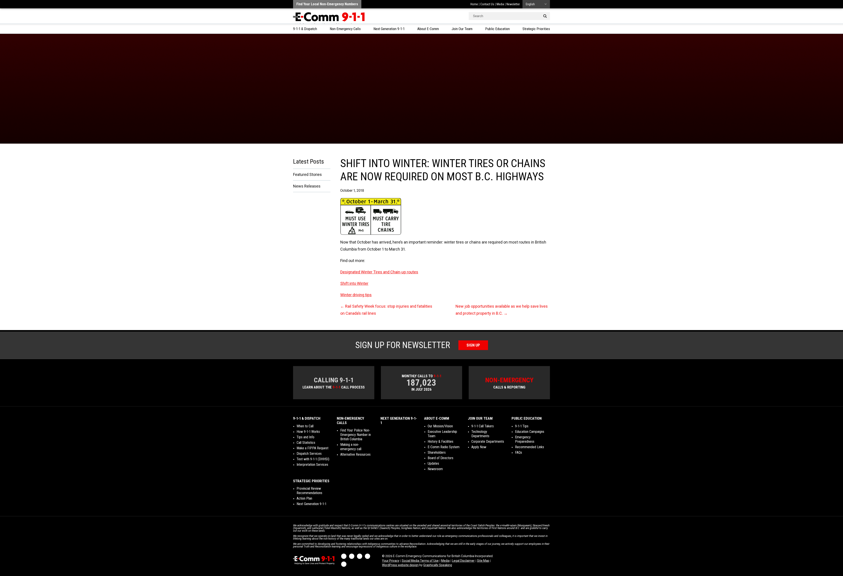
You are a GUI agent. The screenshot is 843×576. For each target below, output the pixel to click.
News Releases (307, 186)
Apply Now (478, 447)
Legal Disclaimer (463, 560)
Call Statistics (306, 443)
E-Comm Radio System (443, 447)
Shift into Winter (354, 283)
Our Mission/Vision (440, 426)
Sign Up (473, 345)
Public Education (497, 29)
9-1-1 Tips (521, 426)
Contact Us (487, 4)
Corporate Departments (487, 441)
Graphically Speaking (437, 565)
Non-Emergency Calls (345, 29)
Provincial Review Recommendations (309, 490)
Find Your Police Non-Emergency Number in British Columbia (355, 434)
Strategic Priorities (536, 29)
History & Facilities (440, 441)
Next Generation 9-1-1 (389, 29)
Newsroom (435, 469)
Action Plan (304, 498)
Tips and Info (305, 437)
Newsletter (513, 4)
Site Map (483, 560)
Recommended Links (529, 447)
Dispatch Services (309, 453)
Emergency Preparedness (524, 439)
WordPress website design (400, 565)
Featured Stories (307, 174)
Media (500, 4)
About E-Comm (428, 29)
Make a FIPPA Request (312, 448)
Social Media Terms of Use (420, 560)
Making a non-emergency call (350, 446)
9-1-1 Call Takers (482, 426)
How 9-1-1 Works (308, 432)
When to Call (305, 426)
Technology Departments (480, 434)
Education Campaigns (529, 432)
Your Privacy (390, 560)
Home (474, 4)
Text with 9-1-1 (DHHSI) (313, 459)
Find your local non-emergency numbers (327, 4)
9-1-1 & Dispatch (305, 29)
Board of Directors (440, 458)
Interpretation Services (312, 464)
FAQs (518, 452)
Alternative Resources (355, 454)
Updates (433, 463)
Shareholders (437, 452)
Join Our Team (462, 29)
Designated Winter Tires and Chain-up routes (379, 272)
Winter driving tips (356, 295)
